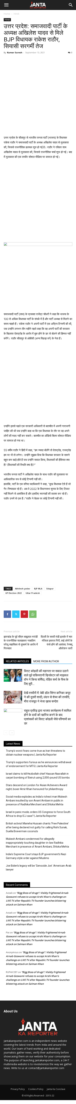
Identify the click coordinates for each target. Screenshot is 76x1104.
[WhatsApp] (33, 614)
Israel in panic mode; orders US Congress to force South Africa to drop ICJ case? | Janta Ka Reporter (38, 814)
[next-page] (12, 732)
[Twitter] (16, 614)
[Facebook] (7, 614)
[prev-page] (6, 732)
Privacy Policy (18, 1089)
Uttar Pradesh (33, 593)
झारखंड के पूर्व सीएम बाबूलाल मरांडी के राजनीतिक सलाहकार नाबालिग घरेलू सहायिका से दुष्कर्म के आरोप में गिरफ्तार (21, 642)
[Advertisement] (38, 95)
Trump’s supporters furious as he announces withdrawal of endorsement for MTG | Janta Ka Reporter (38, 764)
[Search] (71, 5)
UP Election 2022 (13, 593)
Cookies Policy (35, 1089)
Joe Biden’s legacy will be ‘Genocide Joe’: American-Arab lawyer (38, 867)
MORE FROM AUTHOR (46, 661)
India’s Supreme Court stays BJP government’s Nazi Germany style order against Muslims (36, 856)
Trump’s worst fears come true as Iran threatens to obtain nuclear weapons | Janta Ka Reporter (35, 752)
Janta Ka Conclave (56, 1089)
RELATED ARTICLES (17, 661)
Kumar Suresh (14, 52)
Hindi (16, 13)
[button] (6, 5)
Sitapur (50, 588)
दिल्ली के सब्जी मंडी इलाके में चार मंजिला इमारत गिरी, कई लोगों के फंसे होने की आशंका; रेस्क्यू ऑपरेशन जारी (56, 642)
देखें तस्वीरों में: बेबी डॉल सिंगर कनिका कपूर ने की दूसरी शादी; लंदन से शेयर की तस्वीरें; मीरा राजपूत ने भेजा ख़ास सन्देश (47, 697)
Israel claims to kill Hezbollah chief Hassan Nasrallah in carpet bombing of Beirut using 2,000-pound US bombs (38, 775)
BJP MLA (38, 588)
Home (7, 13)
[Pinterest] (24, 614)
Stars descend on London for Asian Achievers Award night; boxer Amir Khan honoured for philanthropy (36, 787)
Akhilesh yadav (22, 588)
